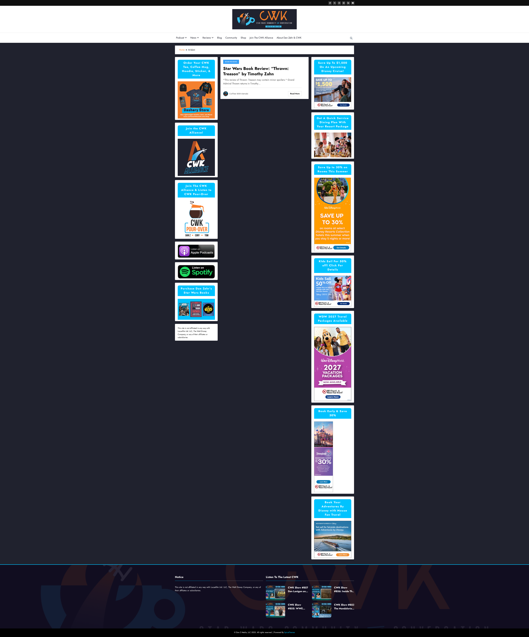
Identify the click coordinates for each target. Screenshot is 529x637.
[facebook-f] (330, 3)
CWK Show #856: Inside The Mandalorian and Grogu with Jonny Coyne (344, 589)
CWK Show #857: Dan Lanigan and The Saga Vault (298, 589)
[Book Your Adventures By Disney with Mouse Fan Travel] (332, 539)
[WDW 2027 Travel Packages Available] (332, 363)
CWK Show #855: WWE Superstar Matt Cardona (296, 606)
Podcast (180, 38)
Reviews (207, 38)
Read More (295, 93)
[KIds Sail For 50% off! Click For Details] (332, 290)
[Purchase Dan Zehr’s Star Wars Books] (196, 309)
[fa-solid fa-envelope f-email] (352, 3)
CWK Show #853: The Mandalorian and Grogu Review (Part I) (344, 606)
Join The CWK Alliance (261, 38)
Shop (243, 38)
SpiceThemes (289, 632)
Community (231, 38)
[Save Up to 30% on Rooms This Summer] (332, 214)
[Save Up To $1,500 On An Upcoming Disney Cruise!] (332, 92)
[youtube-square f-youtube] (343, 3)
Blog (219, 38)
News (193, 38)
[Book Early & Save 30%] (323, 456)
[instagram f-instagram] (339, 3)
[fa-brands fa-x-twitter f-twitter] (334, 3)
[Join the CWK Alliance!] (196, 157)
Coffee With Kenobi (238, 93)
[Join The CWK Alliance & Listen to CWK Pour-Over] (196, 218)
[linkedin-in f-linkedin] (348, 3)
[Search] (351, 38)
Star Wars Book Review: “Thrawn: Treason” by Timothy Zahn (256, 71)
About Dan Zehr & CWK (289, 38)
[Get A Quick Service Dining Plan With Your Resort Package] (332, 144)
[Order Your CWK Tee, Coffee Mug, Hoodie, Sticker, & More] (196, 99)
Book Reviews (231, 62)
